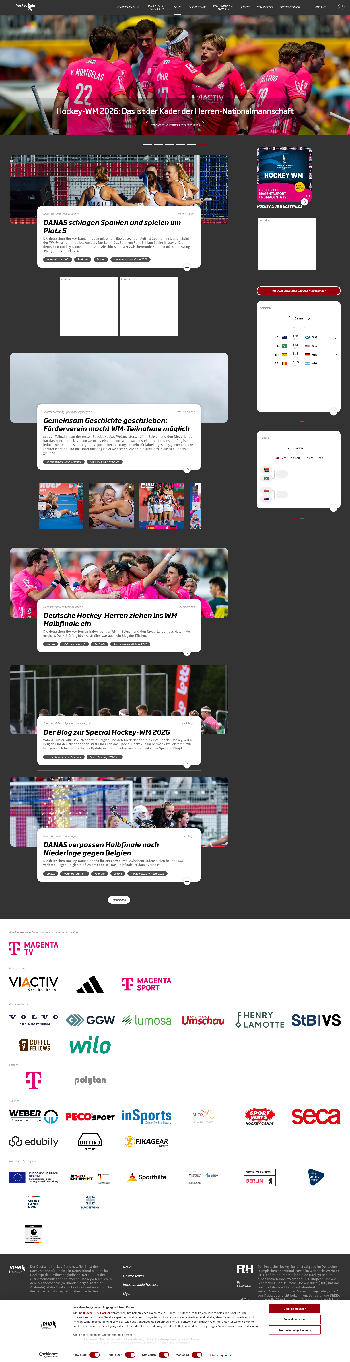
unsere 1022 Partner (96, 1312)
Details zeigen (218, 1354)
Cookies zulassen (295, 1308)
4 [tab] (178, 146)
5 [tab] (188, 146)
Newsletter (265, 7)
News (177, 7)
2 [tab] (156, 146)
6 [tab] (199, 146)
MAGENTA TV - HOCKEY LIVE (156, 7)
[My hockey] (341, 7)
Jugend (245, 7)
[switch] (130, 1355)
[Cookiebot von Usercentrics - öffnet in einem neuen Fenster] (48, 1355)
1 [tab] (145, 146)
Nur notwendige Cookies (295, 1330)
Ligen (127, 1293)
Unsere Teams (197, 7)
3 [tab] (167, 146)
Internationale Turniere (223, 7)
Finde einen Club (128, 7)
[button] (61, 516)
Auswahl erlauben (294, 1319)
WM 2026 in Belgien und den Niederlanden (175, 124)
